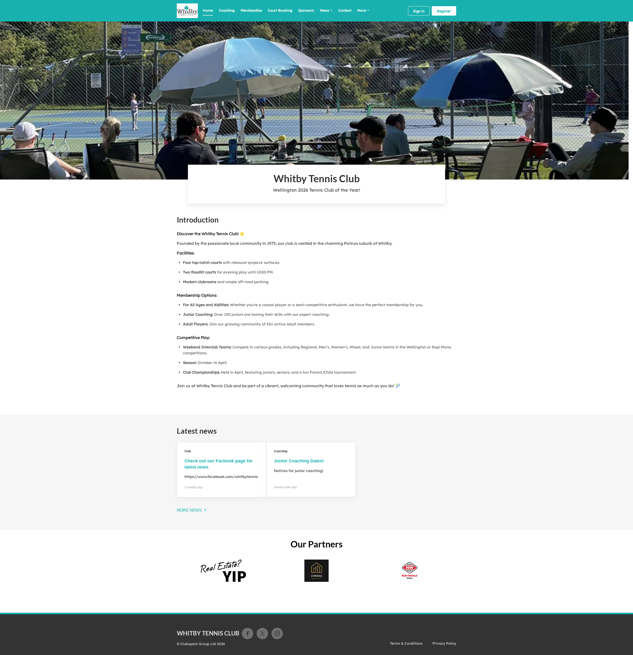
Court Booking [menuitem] (280, 10)
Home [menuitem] (208, 10)
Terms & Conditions (406, 643)
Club (187, 451)
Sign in (419, 11)
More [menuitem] (361, 10)
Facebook (247, 633)
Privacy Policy (444, 643)
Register (444, 11)
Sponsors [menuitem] (306, 10)
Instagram (277, 633)
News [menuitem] (324, 10)
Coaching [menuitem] (227, 10)
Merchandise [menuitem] (251, 10)
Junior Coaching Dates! (299, 460)
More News (189, 510)
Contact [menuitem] (344, 10)
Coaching (280, 451)
